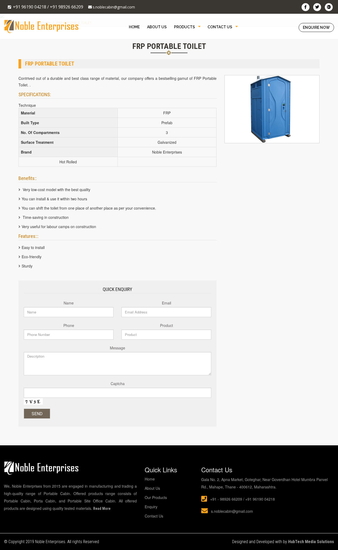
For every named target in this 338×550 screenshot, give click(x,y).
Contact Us (220, 27)
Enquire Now (316, 27)
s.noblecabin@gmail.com (114, 7)
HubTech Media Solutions (311, 541)
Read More (102, 508)
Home (134, 27)
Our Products (156, 497)
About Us (157, 27)
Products (184, 27)
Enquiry (151, 506)
